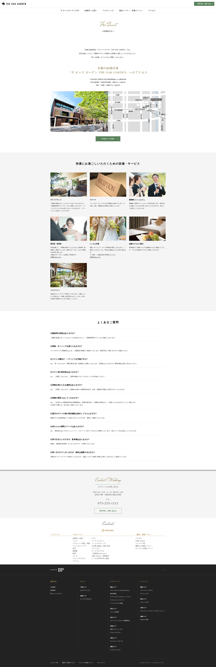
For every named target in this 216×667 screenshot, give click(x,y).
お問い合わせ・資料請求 (100, 556)
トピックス (95, 548)
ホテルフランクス (85, 590)
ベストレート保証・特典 (81, 543)
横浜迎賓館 (113, 593)
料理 (74, 553)
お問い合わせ (140, 541)
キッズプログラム (98, 551)
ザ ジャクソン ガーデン (116, 641)
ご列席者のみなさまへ (99, 553)
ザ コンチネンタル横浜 (116, 603)
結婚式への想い (91, 10)
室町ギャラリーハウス (116, 629)
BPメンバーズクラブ (56, 593)
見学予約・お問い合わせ (108, 511)
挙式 (74, 548)
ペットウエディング (99, 543)
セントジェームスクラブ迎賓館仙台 (120, 620)
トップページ (55, 534)
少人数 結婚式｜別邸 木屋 (101, 546)
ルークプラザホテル (85, 599)
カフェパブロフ (144, 602)
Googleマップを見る (108, 139)
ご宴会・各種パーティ (143, 534)
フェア (75, 541)
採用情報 (52, 590)
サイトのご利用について (144, 548)
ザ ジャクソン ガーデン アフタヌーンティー (152, 611)
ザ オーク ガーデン (115, 632)
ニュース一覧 (140, 543)
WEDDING (109, 531)
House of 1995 (144, 619)
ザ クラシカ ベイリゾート (117, 600)
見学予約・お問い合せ (204, 4)
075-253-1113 (108, 503)
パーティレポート (98, 541)
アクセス (151, 10)
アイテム (76, 561)
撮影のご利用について (143, 546)
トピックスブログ (79, 558)
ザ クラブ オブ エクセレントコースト (120, 596)
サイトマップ (101, 662)
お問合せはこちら (55, 257)
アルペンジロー (144, 593)
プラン (94, 538)
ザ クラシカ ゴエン (115, 649)
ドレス (75, 556)
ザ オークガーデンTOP (70, 10)
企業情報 (52, 587)
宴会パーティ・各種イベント (131, 10)
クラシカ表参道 (114, 612)
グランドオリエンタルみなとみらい (120, 590)
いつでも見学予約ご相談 (100, 558)
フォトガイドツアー (80, 546)
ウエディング (108, 10)
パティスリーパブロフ (146, 590)
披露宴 (75, 551)
